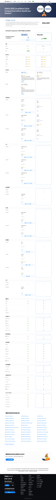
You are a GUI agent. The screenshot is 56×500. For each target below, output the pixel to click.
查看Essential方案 (28, 112)
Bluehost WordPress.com (43, 436)
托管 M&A (9, 492)
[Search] (43, 1)
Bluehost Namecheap (10, 418)
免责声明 (22, 487)
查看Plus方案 (28, 251)
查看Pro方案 (28, 276)
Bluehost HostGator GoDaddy (12, 427)
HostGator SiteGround (26, 427)
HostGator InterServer (42, 429)
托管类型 (14, 1)
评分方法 (47, 3)
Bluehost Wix (25, 425)
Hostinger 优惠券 (39, 483)
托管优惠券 (31, 1)
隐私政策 (22, 492)
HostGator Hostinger (10, 434)
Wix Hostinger (9, 436)
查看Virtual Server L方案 (27, 170)
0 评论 (22, 110)
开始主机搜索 (10, 459)
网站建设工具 (31, 494)
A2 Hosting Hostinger (26, 429)
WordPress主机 (31, 480)
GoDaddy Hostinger (26, 434)
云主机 (30, 489)
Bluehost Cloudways (10, 429)
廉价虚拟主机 (31, 484)
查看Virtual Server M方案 (28, 157)
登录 (12, 485)
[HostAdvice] (8, 1)
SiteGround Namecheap (10, 441)
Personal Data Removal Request (23, 490)
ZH (50, 1)
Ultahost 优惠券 (39, 485)
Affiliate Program (23, 482)
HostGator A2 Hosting (42, 438)
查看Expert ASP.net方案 (28, 140)
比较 (22, 1)
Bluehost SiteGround (10, 420)
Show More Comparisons (9, 444)
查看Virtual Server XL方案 (28, 183)
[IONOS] (28, 35)
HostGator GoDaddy (42, 420)
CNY (46, 1)
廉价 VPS (30, 487)
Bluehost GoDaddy (25, 418)
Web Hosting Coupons (39, 478)
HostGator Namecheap (26, 441)
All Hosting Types (31, 477)
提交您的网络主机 (23, 484)
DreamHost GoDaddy (10, 438)
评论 (18, 1)
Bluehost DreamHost (10, 425)
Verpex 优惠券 (39, 486)
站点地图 (22, 480)
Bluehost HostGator (42, 425)
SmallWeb (13, 20)
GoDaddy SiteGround (42, 418)
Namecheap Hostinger (26, 436)
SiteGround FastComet (26, 438)
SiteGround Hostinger (42, 441)
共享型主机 (30, 482)
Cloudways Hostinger (42, 434)
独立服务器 (30, 491)
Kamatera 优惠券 (39, 479)
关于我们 (22, 477)
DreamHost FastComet (42, 427)
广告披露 (50, 3)
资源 (25, 1)
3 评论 (41, 39)
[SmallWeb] (46, 23)
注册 (7, 485)
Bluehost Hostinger (25, 420)
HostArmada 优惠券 (40, 481)
